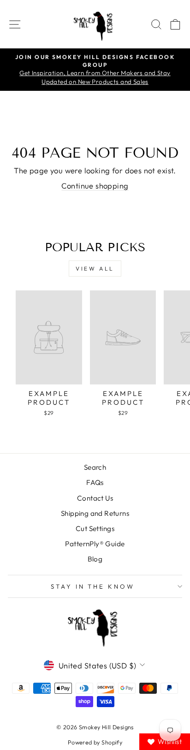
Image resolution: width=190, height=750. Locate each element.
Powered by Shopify (95, 742)
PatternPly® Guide (95, 543)
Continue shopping (94, 185)
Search (95, 467)
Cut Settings (95, 528)
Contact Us (95, 498)
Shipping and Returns (95, 513)
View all (95, 268)
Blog (95, 559)
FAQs (95, 482)
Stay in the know (93, 586)
